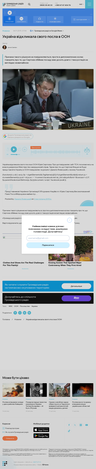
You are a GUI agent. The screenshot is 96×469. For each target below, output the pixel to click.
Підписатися (48, 245)
